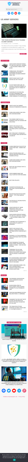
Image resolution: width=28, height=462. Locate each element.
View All (25, 97)
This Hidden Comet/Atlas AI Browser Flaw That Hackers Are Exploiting (17, 120)
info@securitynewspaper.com (10, 396)
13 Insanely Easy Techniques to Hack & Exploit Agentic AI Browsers (17, 223)
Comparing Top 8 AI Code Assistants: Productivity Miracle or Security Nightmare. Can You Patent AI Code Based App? (17, 252)
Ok (14, 459)
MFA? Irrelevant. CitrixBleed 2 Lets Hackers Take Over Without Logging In (17, 134)
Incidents (16, 43)
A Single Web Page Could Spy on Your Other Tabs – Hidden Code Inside (17, 148)
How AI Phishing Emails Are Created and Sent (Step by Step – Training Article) (17, 154)
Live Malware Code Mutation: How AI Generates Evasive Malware (16, 280)
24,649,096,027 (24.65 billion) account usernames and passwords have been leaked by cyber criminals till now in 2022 (14, 383)
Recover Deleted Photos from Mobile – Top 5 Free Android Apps (17, 195)
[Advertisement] (14, 415)
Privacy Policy (22, 396)
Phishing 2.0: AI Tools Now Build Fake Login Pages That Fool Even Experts (17, 237)
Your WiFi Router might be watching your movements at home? (17, 188)
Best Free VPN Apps (14, 180)
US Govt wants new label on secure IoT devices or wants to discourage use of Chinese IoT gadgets (14, 361)
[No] (26, 457)
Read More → (23, 53)
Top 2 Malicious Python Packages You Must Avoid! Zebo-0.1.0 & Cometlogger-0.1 (17, 308)
